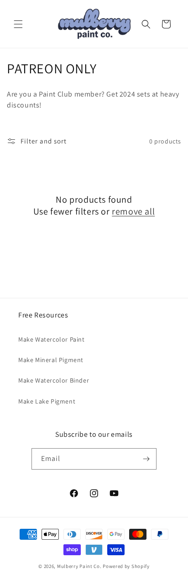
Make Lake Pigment (46, 401)
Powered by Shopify (126, 566)
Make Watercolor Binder (53, 380)
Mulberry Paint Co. (79, 566)
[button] (18, 24)
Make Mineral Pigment (51, 360)
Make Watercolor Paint (51, 339)
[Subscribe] (146, 459)
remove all (133, 211)
